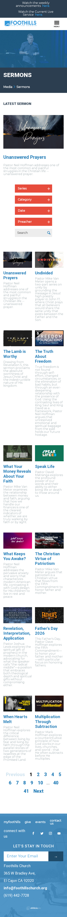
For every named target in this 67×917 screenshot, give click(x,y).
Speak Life (45, 466)
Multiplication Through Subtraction (47, 721)
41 (26, 791)
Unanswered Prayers (24, 157)
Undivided (44, 273)
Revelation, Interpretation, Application (16, 633)
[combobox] (33, 188)
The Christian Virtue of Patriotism (47, 559)
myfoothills (12, 822)
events (40, 822)
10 (40, 783)
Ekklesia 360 (33, 908)
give (28, 822)
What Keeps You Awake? (14, 556)
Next (39, 791)
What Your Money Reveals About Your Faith (17, 473)
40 (55, 783)
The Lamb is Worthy (14, 354)
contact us (55, 822)
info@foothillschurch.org (25, 888)
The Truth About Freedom (44, 356)
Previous (15, 774)
